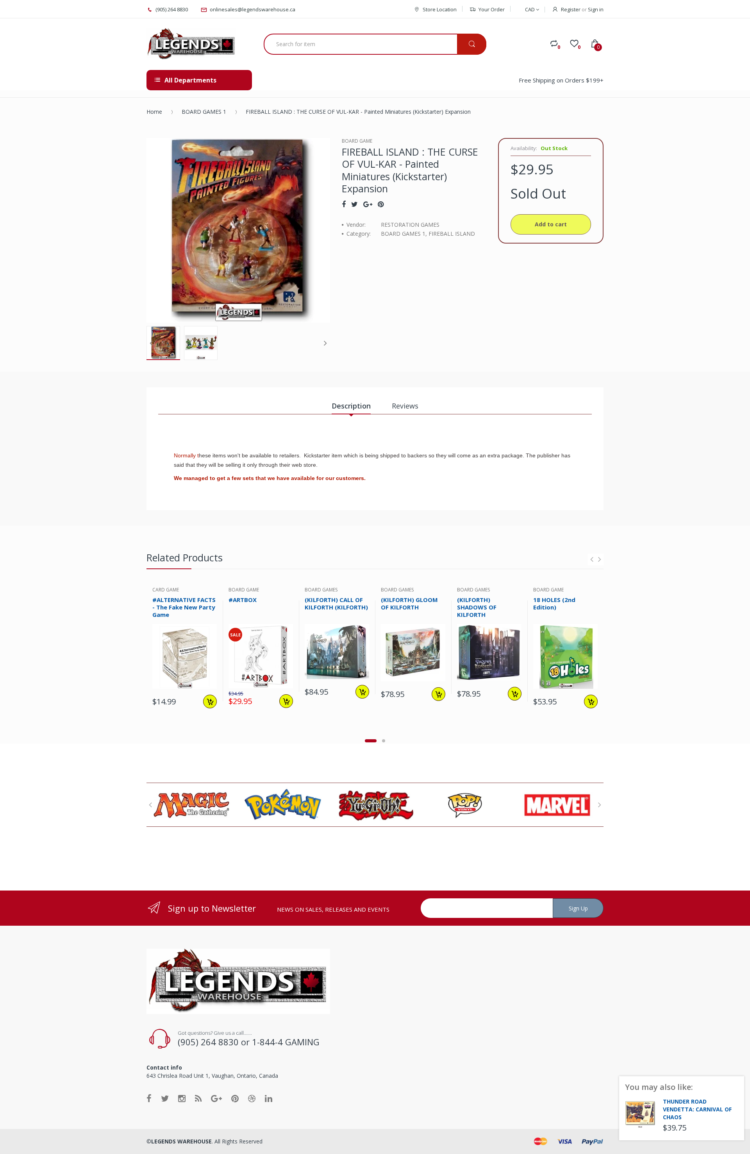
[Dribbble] (251, 1098)
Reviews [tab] (405, 405)
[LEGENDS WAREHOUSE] (191, 44)
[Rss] (198, 1098)
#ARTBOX (243, 600)
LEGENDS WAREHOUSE (181, 1141)
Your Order (492, 9)
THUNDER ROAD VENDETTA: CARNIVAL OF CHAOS (697, 1109)
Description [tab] (351, 405)
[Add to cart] (210, 701)
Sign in (596, 9)
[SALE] (261, 655)
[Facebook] (344, 204)
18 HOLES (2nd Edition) (554, 603)
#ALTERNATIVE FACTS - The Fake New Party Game (184, 607)
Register (570, 9)
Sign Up (578, 908)
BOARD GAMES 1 (204, 111)
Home (154, 111)
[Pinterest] (381, 204)
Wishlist (208, 729)
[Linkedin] (268, 1098)
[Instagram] (182, 1098)
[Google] (367, 204)
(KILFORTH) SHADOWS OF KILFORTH (476, 607)
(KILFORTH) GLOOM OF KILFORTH (409, 603)
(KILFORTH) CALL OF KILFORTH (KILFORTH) (336, 603)
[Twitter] (354, 204)
